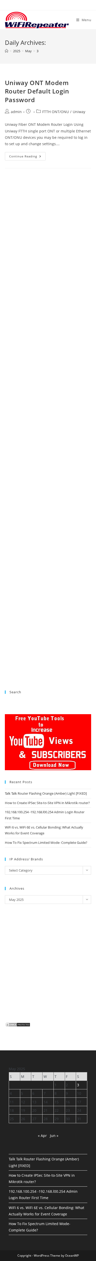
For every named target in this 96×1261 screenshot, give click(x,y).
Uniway (79, 111)
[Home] (6, 51)
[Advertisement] (48, 379)
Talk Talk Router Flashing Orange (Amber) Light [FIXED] (46, 793)
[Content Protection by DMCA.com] (17, 1024)
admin (16, 111)
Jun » (54, 1135)
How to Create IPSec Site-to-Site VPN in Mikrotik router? (47, 803)
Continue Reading (27, 157)
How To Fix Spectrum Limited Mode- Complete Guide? (46, 842)
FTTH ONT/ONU (55, 111)
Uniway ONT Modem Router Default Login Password (37, 91)
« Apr (42, 1135)
